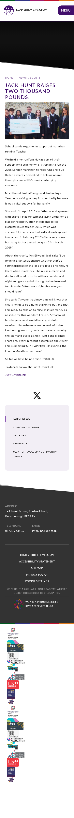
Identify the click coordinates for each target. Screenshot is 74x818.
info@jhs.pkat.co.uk (44, 530)
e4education (52, 593)
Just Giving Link (15, 374)
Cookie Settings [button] (37, 581)
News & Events (29, 77)
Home (9, 77)
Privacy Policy (37, 574)
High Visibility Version (37, 554)
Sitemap (37, 568)
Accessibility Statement (37, 561)
